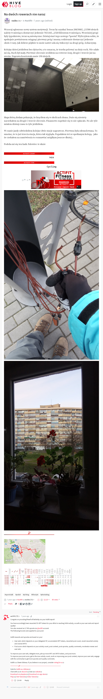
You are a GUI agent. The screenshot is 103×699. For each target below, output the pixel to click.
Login (69, 4)
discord (24, 672)
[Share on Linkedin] (29, 604)
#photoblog (45, 594)
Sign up (78, 4)
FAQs (12, 677)
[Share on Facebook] (21, 604)
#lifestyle (34, 594)
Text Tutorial (20, 677)
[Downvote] (42, 599)
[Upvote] (38, 599)
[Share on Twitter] (24, 604)
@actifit (40, 628)
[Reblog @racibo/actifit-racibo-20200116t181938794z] (5, 604)
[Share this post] (32, 604)
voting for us (58, 662)
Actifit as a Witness (22, 669)
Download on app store (37, 674)
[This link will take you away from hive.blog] (22, 180)
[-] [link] (98, 616)
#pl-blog (26, 594)
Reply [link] (10, 604)
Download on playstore (18, 674)
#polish (18, 594)
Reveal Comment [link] (63, 687)
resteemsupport (17, 687)
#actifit (28, 20)
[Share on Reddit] (26, 604)
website (38, 672)
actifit (14, 616)
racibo (16, 20)
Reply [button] (27, 680)
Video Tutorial (32, 677)
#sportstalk (9, 594)
